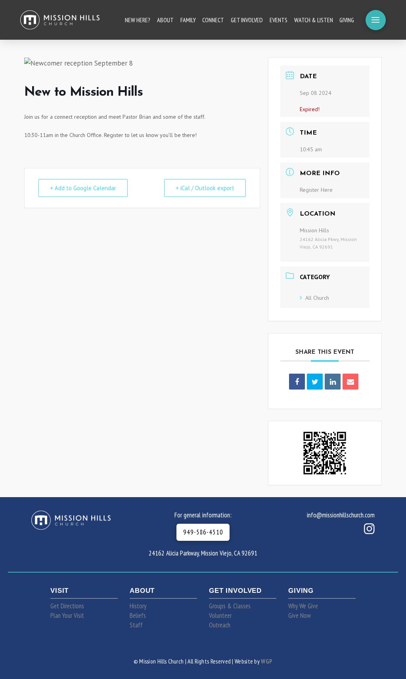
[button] (376, 20)
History (138, 606)
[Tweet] (315, 382)
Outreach (219, 625)
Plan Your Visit (67, 615)
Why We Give (303, 606)
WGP (266, 661)
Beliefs (138, 615)
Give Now (299, 615)
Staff (136, 625)
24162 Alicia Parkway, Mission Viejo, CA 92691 (203, 553)
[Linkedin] (333, 382)
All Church (317, 297)
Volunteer (220, 615)
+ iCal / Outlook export (205, 188)
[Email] (350, 382)
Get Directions (67, 606)
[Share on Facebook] (297, 382)
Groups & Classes (230, 606)
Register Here (316, 189)
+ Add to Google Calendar (83, 188)
